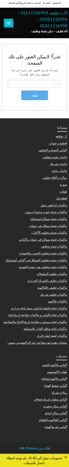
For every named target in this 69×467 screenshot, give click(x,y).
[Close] (65, 457)
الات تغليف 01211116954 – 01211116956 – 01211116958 (42, 19)
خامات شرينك (58, 164)
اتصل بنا (46, 2)
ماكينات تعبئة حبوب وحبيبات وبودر (46, 212)
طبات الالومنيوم (57, 372)
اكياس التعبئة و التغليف (53, 150)
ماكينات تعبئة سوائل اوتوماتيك (48, 219)
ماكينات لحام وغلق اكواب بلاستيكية (45, 328)
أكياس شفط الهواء (55, 385)
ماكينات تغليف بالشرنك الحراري (47, 280)
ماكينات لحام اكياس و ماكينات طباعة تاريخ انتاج (37, 315)
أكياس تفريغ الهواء (55, 427)
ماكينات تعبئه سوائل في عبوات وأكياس (43, 239)
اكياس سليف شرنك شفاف (50, 399)
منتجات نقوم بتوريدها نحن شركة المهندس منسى (37, 342)
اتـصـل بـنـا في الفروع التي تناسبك (24, 2)
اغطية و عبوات (58, 143)
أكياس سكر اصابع (56, 413)
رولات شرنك (59, 392)
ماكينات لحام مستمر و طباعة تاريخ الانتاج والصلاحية (35, 322)
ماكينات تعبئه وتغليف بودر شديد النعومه (43, 267)
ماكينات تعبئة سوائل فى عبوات (48, 226)
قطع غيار (61, 198)
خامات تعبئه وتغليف (55, 157)
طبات (63, 191)
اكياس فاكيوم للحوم (54, 365)
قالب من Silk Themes (35, 448)
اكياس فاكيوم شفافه (54, 378)
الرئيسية (57, 2)
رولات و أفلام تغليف (55, 177)
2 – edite (61, 136)
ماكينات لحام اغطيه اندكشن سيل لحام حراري (39, 308)
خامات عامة (59, 171)
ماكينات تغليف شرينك (53, 294)
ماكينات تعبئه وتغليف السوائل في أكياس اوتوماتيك (36, 260)
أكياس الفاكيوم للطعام (53, 420)
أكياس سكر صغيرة (55, 406)
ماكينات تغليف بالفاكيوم (52, 287)
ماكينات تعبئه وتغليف (54, 246)
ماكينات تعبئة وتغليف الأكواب (49, 232)
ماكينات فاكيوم (57, 301)
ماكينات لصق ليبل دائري (52, 335)
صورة (63, 184)
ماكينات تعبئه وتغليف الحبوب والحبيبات (43, 253)
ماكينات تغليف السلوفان (52, 274)
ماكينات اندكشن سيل (54, 205)
